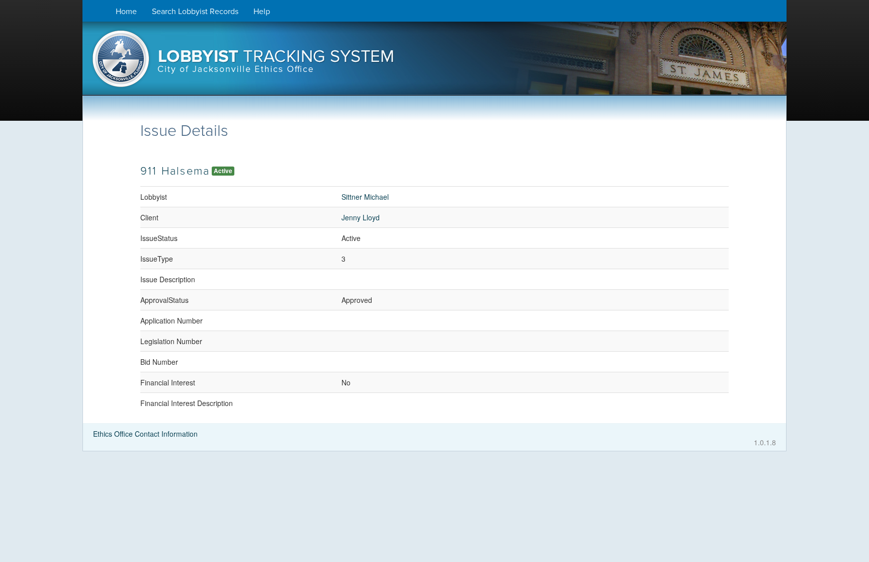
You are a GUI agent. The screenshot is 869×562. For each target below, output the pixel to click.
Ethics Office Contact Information (145, 434)
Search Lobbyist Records (195, 12)
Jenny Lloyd (360, 217)
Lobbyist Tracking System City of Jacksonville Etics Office (434, 62)
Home (126, 12)
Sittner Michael (365, 197)
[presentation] (434, 62)
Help (261, 12)
